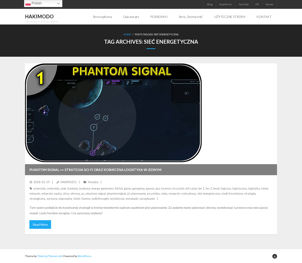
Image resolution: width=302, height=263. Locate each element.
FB (257, 4)
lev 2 (209, 188)
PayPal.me (225, 4)
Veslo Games (81, 198)
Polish (36, 3)
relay (164, 193)
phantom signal (95, 193)
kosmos (166, 188)
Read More (40, 224)
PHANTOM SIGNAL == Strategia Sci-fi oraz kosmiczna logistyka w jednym (95, 170)
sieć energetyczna (208, 193)
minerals (34, 193)
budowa (84, 188)
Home (127, 34)
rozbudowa (188, 193)
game (127, 188)
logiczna (226, 188)
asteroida (39, 188)
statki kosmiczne (232, 193)
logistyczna (239, 188)
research (174, 193)
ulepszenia (65, 198)
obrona (75, 193)
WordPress (84, 256)
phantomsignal (116, 193)
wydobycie (117, 198)
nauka (58, 193)
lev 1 (201, 188)
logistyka (254, 188)
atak (63, 188)
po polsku (153, 193)
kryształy (178, 188)
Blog (209, 4)
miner (264, 188)
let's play (191, 188)
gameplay (138, 188)
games (150, 188)
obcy (66, 193)
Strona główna (102, 17)
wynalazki (132, 198)
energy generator (102, 188)
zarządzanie (147, 198)
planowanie (138, 193)
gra (158, 188)
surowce (51, 198)
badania (73, 188)
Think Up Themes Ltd (49, 256)
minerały (47, 193)
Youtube (93, 182)
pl (128, 193)
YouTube (244, 4)
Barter (269, 4)
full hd (118, 188)
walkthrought (100, 198)
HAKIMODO (68, 182)
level (216, 188)
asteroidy (53, 188)
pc (82, 193)
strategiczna (37, 198)
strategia (250, 193)
